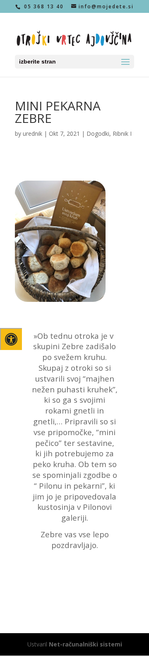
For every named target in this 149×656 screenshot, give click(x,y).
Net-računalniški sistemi (85, 644)
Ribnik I (122, 133)
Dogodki (98, 133)
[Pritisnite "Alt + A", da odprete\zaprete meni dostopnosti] (11, 339)
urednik (32, 133)
